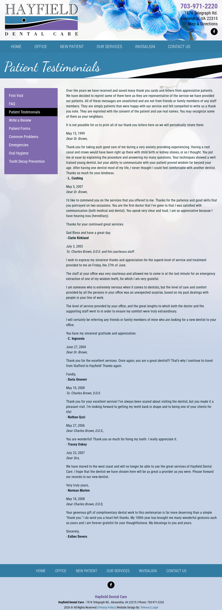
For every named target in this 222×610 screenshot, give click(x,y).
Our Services (118, 570)
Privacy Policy (106, 607)
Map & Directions (203, 23)
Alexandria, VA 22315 (199, 18)
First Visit (16, 95)
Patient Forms (19, 128)
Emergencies (18, 145)
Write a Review (20, 120)
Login (155, 607)
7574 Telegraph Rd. (201, 13)
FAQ (12, 103)
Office (60, 570)
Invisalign (148, 570)
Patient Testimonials (24, 112)
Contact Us (176, 570)
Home (41, 570)
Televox (145, 607)
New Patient (86, 570)
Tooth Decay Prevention (27, 161)
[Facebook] (214, 31)
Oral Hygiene (18, 153)
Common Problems (23, 136)
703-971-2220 (199, 6)
